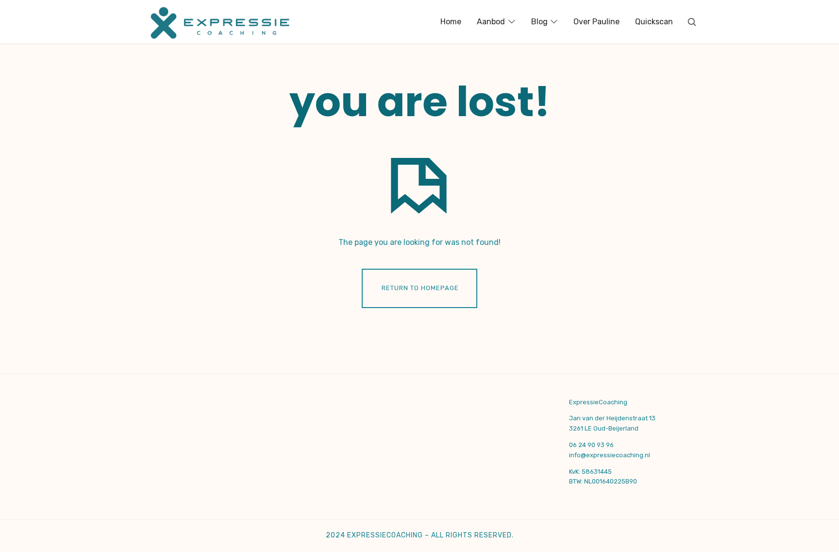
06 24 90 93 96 (591, 444)
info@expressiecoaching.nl (609, 455)
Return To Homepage (420, 288)
